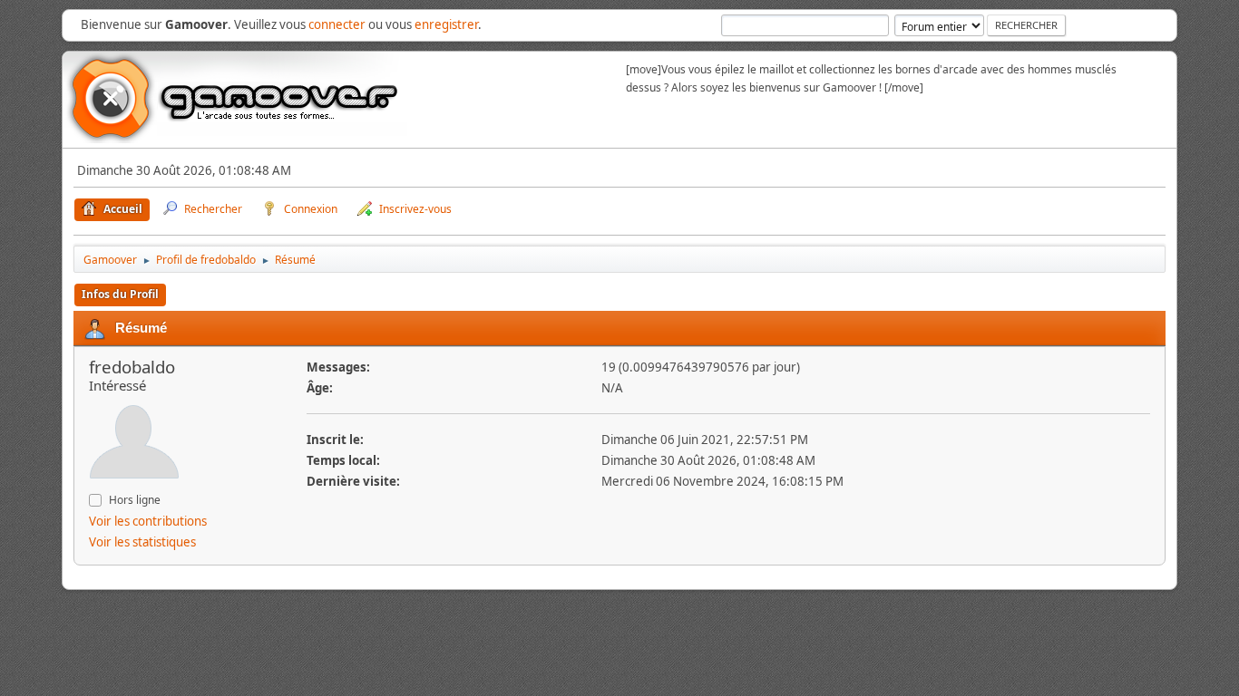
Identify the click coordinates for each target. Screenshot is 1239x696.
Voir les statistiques (142, 542)
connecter (337, 24)
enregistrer (446, 24)
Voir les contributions (148, 521)
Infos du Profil (120, 294)
